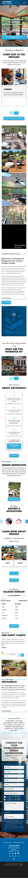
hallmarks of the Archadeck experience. (16, 294)
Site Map (21, 864)
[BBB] (18, 856)
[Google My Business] (18, 853)
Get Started (6, 302)
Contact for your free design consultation (14, 37)
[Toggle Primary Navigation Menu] (24, 3)
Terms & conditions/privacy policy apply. (16, 829)
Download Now (14, 499)
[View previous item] (12, 573)
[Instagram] (14, 858)
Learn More (14, 580)
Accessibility (7, 864)
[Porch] (15, 856)
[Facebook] (9, 853)
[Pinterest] (12, 856)
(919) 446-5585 (15, 595)
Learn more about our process (14, 118)
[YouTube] (15, 853)
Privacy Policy (14, 864)
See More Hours (23, 600)
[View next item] (16, 113)
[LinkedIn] (12, 853)
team (19, 694)
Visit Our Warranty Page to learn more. (14, 446)
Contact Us (14, 455)
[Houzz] (9, 856)
